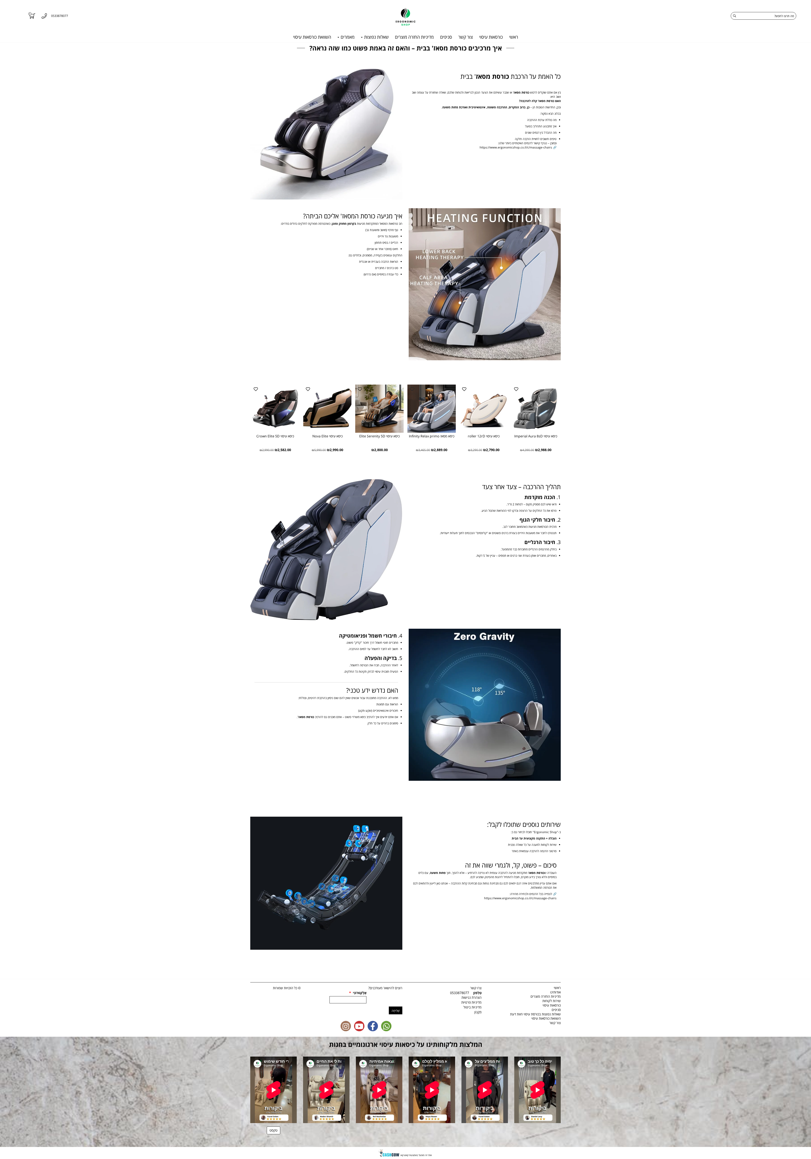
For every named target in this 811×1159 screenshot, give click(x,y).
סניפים (446, 37)
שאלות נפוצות (376, 37)
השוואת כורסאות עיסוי (312, 37)
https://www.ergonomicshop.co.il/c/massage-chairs (516, 147)
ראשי (513, 37)
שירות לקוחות (551, 1000)
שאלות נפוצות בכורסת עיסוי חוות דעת (535, 1014)
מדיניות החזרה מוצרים (414, 37)
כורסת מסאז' (306, 717)
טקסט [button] (273, 1130)
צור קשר (465, 37)
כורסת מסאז (492, 76)
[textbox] (485, 120)
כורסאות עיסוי (491, 37)
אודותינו (555, 992)
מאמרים (347, 37)
